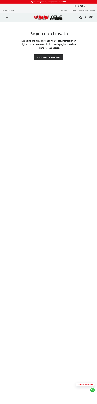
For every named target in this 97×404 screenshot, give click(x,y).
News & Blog (83, 10)
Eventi (92, 10)
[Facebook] (75, 5)
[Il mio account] (85, 17)
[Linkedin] (87, 5)
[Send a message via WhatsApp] (92, 390)
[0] (89, 17)
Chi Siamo (64, 10)
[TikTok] (84, 5)
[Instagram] (78, 5)
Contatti (73, 10)
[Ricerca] (80, 17)
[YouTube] (81, 5)
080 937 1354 (9, 10)
